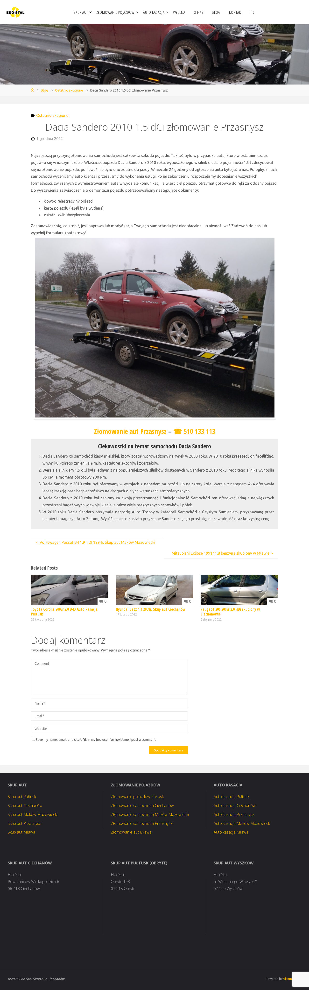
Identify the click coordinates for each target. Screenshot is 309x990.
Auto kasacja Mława (231, 832)
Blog (44, 90)
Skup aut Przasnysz (24, 823)
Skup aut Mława (21, 832)
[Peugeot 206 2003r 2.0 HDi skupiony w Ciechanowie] (239, 589)
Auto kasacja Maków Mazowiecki (242, 823)
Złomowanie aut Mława (131, 832)
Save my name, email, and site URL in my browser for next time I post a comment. (96, 740)
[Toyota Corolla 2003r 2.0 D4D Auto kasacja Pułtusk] (69, 589)
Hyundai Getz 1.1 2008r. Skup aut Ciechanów (150, 609)
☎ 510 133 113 (194, 431)
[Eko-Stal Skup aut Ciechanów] (15, 12)
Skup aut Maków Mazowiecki (32, 814)
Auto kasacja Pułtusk (231, 796)
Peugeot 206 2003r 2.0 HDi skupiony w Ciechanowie (230, 612)
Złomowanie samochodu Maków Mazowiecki (150, 814)
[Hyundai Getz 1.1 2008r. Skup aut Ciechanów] (154, 589)
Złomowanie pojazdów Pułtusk (137, 796)
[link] (252, 12)
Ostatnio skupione (69, 90)
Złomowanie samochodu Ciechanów (142, 805)
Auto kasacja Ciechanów (235, 805)
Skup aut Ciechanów (25, 805)
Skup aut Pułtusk (22, 796)
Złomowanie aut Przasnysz (130, 431)
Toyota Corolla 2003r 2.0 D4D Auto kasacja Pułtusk (64, 612)
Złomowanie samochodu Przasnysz (141, 823)
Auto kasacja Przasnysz (234, 814)
